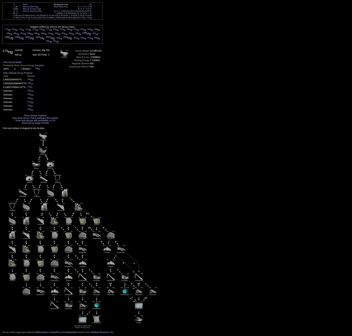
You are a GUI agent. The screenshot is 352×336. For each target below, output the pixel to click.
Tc (64, 13)
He (91, 4)
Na (14, 9)
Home (25, 4)
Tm (50, 15)
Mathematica (41, 332)
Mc (83, 18)
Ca (17, 11)
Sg (62, 18)
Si (81, 9)
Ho (45, 15)
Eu (35, 15)
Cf (42, 18)
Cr (62, 11)
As (84, 11)
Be (17, 7)
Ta (59, 15)
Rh (69, 13)
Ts (88, 18)
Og (91, 18)
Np (29, 18)
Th (22, 18)
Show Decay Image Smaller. (35, 123)
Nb (59, 13)
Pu (32, 18)
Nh (79, 18)
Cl (88, 9)
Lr (55, 18)
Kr (91, 11)
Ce (21, 15)
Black (56, 7)
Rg (74, 18)
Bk (40, 18)
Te (86, 13)
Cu (74, 11)
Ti (57, 11)
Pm (29, 15)
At (88, 15)
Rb (14, 13)
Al (79, 9)
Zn (76, 11)
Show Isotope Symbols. (35, 115)
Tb (40, 15)
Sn (81, 13)
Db (59, 18)
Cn (76, 18)
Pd (72, 13)
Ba (17, 15)
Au (74, 15)
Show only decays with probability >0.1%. (35, 120)
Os (67, 15)
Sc (55, 11)
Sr (17, 13)
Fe (67, 11)
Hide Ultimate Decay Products (18, 73)
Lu (55, 15)
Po (86, 15)
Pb (81, 15)
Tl (78, 15)
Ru (67, 13)
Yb (53, 15)
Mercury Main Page (30, 7)
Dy (42, 15)
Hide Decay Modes (12, 62)
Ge (81, 11)
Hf (57, 15)
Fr (14, 18)
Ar (91, 9)
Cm (37, 18)
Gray (66, 7)
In (78, 13)
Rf (57, 18)
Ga (79, 11)
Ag (74, 13)
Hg (76, 15)
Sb (84, 13)
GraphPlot (55, 332)
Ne (91, 7)
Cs (14, 15)
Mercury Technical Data (32, 11)
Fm (47, 18)
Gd (37, 15)
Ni (71, 11)
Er (47, 15)
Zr (57, 13)
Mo (62, 13)
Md (50, 18)
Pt (72, 15)
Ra (17, 18)
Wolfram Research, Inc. (102, 332)
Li (14, 7)
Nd (26, 15)
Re (64, 15)
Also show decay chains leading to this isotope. (36, 118)
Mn (64, 11)
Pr (24, 15)
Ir (69, 15)
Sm (31, 15)
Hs (67, 18)
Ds (72, 18)
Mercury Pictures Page (32, 9)
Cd (76, 13)
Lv (86, 18)
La (19, 15)
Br (88, 11)
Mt (69, 18)
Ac (19, 18)
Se (86, 11)
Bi (84, 15)
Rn (91, 15)
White (61, 7)
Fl (81, 18)
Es (45, 18)
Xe (91, 13)
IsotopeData (70, 332)
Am (34, 18)
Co (69, 11)
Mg (17, 9)
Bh (64, 18)
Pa (24, 18)
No (53, 18)
